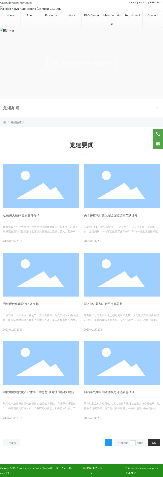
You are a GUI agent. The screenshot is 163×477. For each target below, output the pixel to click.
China (132, 2)
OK (154, 442)
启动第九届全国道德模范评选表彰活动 (109, 392)
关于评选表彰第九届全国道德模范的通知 (111, 215)
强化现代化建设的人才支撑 (21, 304)
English (143, 2)
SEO (133, 473)
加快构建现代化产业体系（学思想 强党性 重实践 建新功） (38, 394)
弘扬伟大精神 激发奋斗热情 (21, 215)
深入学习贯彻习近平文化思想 (103, 304)
